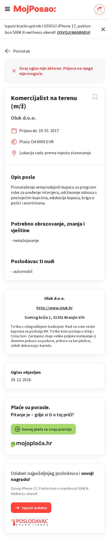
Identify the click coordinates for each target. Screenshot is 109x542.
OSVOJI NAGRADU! (73, 32)
